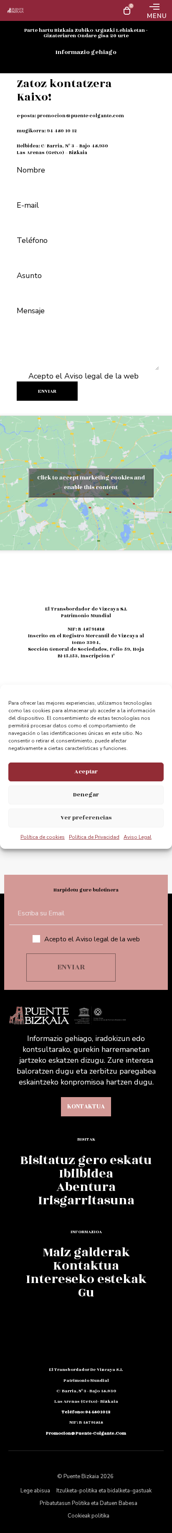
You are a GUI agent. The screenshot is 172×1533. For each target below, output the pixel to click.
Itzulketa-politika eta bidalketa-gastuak (104, 1490)
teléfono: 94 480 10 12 (86, 1412)
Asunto (29, 276)
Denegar (86, 794)
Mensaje (31, 311)
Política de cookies (42, 837)
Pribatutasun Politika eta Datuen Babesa (88, 1503)
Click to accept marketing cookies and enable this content (91, 483)
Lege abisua (35, 1490)
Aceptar (86, 771)
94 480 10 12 (62, 130)
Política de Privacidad (94, 837)
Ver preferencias (86, 817)
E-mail (28, 205)
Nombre (31, 170)
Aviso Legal (138, 837)
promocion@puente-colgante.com (80, 115)
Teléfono (32, 240)
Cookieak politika (88, 1516)
